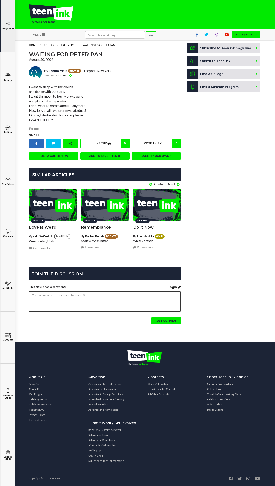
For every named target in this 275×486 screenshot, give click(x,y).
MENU (37, 34)
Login (173, 287)
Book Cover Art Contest (161, 389)
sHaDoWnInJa (43, 236)
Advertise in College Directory (105, 394)
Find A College (211, 74)
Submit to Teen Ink (215, 61)
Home (33, 45)
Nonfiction (8, 184)
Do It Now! (143, 227)
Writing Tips (95, 450)
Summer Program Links (220, 383)
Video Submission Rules (102, 445)
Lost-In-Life (145, 236)
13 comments (145, 247)
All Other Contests (158, 394)
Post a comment (52, 155)
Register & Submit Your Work (104, 429)
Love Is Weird (43, 227)
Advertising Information (102, 389)
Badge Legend (215, 409)
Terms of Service (38, 420)
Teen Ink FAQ (36, 409)
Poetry (8, 80)
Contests (8, 340)
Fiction (8, 132)
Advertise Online (98, 404)
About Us (34, 383)
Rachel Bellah (94, 236)
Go (151, 34)
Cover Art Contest (158, 383)
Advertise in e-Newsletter (103, 409)
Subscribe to (225, 48)
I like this (109, 143)
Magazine (8, 28)
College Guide (7, 457)
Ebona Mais (58, 71)
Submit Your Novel (98, 435)
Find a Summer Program (219, 87)
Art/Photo (8, 288)
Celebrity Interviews (40, 404)
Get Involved (95, 455)
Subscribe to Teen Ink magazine (106, 460)
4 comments (41, 248)
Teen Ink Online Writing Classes (225, 394)
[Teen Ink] (55, 14)
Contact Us (35, 389)
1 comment (92, 247)
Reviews (8, 236)
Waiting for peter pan (98, 45)
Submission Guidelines (101, 440)
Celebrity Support (39, 399)
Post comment (166, 320)
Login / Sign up (246, 34)
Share (34, 135)
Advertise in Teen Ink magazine (106, 383)
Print (35, 128)
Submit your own (155, 155)
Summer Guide (8, 396)
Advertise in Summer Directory (106, 399)
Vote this (160, 143)
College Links (214, 389)
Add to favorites (103, 155)
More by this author (56, 75)
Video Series (214, 404)
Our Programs (37, 394)
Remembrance (96, 227)
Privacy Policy (37, 414)
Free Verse (68, 45)
